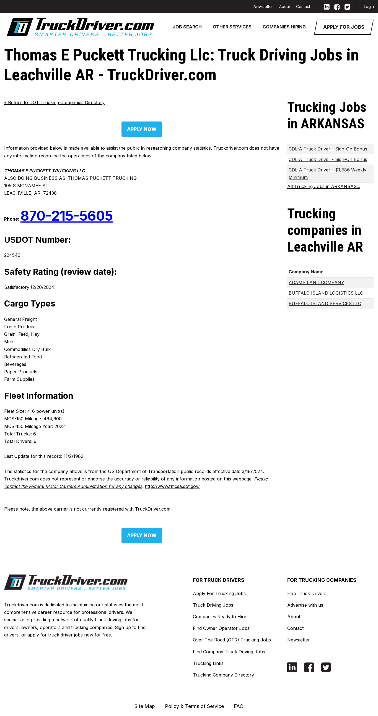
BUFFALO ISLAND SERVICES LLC (325, 303)
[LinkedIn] (327, 6)
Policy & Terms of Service (194, 706)
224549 (12, 255)
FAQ (239, 706)
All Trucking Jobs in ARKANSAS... (323, 186)
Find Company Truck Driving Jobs (229, 651)
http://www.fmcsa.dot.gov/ (172, 486)
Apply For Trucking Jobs (219, 593)
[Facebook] (337, 6)
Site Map (144, 706)
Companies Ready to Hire (219, 616)
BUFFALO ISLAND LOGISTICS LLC (326, 293)
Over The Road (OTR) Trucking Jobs (232, 640)
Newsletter (263, 6)
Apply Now (142, 129)
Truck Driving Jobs (213, 605)
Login (369, 6)
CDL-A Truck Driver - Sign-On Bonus (328, 149)
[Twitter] (347, 6)
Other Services (232, 27)
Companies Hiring (284, 27)
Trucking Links (208, 663)
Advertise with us (305, 605)
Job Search (187, 27)
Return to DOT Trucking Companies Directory (54, 102)
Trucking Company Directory (223, 675)
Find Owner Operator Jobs (221, 628)
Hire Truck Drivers (307, 593)
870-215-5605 (66, 216)
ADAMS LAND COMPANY (316, 282)
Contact (303, 6)
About (284, 6)
